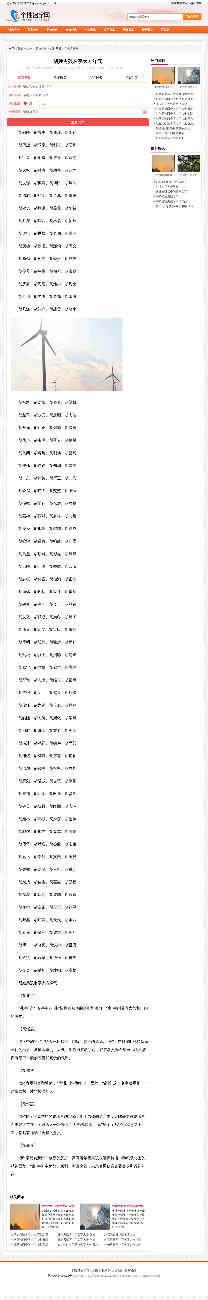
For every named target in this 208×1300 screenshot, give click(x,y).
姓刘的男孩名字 (163, 87)
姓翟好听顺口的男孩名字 (171, 181)
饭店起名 (147, 29)
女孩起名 (71, 29)
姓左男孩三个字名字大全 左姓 (175, 123)
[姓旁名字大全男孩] (189, 171)
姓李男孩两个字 (188, 87)
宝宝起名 (33, 29)
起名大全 (196, 3)
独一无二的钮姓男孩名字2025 (174, 206)
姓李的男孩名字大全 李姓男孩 (30, 1234)
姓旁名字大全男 (188, 174)
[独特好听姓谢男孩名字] (163, 171)
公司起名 (109, 29)
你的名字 (15, 95)
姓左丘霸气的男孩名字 (170, 133)
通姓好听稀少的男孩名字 (171, 191)
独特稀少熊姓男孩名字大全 (173, 128)
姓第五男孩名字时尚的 (170, 138)
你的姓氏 (15, 86)
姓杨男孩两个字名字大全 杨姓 (30, 1239)
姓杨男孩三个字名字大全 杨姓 (123, 1244)
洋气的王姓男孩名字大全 (119, 1234)
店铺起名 (128, 29)
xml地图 (117, 1270)
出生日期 (15, 111)
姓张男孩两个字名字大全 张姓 (76, 1234)
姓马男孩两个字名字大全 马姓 (123, 1239)
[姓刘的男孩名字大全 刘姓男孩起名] (25, 1228)
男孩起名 (52, 29)
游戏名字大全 (179, 3)
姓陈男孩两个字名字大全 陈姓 (30, 1244)
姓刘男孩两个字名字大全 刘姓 (76, 1239)
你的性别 (15, 103)
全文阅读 (52, 1226)
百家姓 (165, 29)
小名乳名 (90, 29)
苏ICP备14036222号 (60, 1275)
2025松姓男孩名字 (167, 196)
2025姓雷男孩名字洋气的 (171, 201)
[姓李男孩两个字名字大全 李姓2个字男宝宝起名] (95, 1228)
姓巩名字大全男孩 (167, 186)
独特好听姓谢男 (163, 174)
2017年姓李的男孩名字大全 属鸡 (77, 1244)
